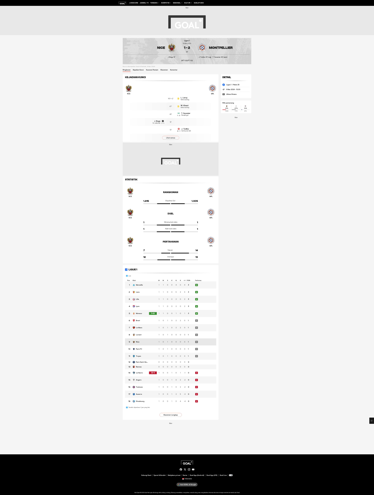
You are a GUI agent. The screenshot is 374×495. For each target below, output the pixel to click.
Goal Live (223, 475)
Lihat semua (170, 138)
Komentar (173, 70)
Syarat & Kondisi (160, 475)
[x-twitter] (185, 470)
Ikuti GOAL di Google (188, 485)
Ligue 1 (187, 41)
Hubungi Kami (146, 475)
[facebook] (180, 470)
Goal (146, 492)
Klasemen (164, 70)
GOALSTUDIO (199, 3)
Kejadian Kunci (138, 70)
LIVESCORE (133, 3)
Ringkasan (127, 70)
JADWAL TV (144, 3)
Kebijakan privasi (174, 475)
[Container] (150, 48)
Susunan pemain (152, 70)
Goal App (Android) (197, 475)
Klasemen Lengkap (171, 415)
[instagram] (189, 470)
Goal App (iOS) (211, 475)
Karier (185, 475)
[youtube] (193, 470)
